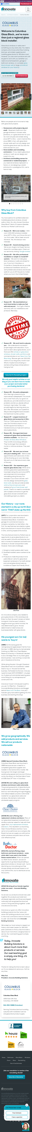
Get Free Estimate (20, 76)
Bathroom (10, 1057)
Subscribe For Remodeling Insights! (16, 375)
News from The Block (13, 690)
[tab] (2, 113)
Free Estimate (25, 4)
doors (6, 827)
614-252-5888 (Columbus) (13, 1005)
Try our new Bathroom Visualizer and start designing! (16, 1)
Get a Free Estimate (16, 1063)
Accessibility (6, 4)
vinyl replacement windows (18, 824)
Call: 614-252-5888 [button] (7, 76)
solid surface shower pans (13, 485)
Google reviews (25, 251)
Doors (8, 1060)
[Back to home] (8, 9)
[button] (28, 9)
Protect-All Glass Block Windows (15, 440)
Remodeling (21, 1060)
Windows (27, 1057)
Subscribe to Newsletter (16, 1077)
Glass (14, 1060)
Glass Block (19, 1057)
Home (3, 1057)
